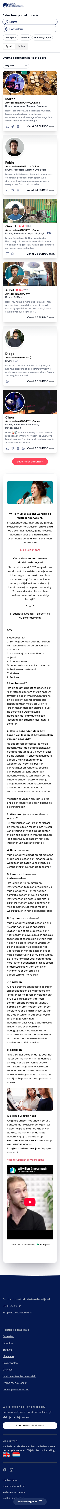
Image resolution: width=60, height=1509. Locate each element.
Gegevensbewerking (14, 1485)
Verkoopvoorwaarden (16, 1389)
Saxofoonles (10, 1363)
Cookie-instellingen (13, 1497)
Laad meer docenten (30, 461)
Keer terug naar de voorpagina (25, 1159)
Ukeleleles (8, 1356)
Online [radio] (21, 46)
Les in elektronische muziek (19, 1376)
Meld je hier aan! (30, 550)
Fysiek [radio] (9, 46)
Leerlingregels (10, 1479)
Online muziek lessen (15, 1383)
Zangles (7, 1349)
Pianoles (8, 1343)
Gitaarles (8, 1336)
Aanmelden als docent (30, 1425)
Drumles (7, 1369)
